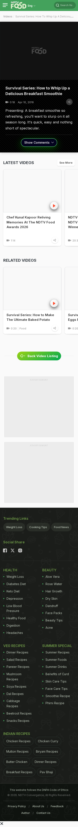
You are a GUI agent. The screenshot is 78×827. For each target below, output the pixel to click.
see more (66, 162)
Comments (37, 142)
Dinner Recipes (17, 652)
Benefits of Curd (57, 674)
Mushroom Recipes (13, 676)
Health (10, 570)
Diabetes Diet (16, 584)
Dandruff (52, 606)
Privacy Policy (17, 806)
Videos (7, 16)
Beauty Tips (54, 620)
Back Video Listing (43, 356)
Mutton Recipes (17, 751)
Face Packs (54, 613)
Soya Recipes (16, 686)
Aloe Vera (53, 576)
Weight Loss (14, 527)
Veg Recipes (14, 646)
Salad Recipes (16, 659)
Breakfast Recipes (19, 772)
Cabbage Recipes (13, 703)
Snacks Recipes (17, 720)
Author (25, 813)
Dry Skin (51, 598)
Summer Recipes (58, 652)
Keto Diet (13, 591)
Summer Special (57, 646)
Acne (49, 627)
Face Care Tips (57, 688)
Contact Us (43, 813)
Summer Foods (56, 659)
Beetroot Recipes (19, 713)
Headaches (14, 633)
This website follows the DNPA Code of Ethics (39, 790)
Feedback (57, 806)
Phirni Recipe (55, 703)
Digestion (13, 625)
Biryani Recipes (47, 751)
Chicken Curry (48, 741)
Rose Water (54, 584)
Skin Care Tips (56, 681)
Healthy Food (16, 618)
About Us (38, 806)
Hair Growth (54, 591)
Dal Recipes (15, 694)
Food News (61, 527)
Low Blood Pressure (14, 608)
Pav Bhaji (46, 772)
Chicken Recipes (18, 741)
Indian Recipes (16, 734)
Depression (14, 598)
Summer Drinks (56, 667)
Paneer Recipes (17, 667)
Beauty (49, 570)
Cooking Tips (38, 527)
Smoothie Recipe (58, 696)
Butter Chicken (16, 762)
